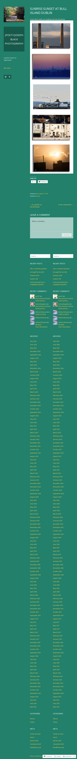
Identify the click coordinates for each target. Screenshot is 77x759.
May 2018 (33, 588)
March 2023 (34, 392)
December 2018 (35, 565)
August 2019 (34, 538)
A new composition (65, 205)
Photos (32, 719)
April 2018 (33, 592)
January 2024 (34, 375)
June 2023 (33, 382)
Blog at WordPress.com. (37, 756)
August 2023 (34, 378)
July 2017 (33, 622)
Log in (32, 737)
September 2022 (35, 412)
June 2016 (33, 663)
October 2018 (34, 571)
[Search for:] (40, 256)
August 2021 (34, 456)
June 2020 (33, 504)
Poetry (38, 196)
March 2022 (34, 433)
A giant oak (34, 279)
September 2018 (35, 575)
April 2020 (33, 510)
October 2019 (34, 531)
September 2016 (35, 653)
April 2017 (33, 629)
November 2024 (35, 368)
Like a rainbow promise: (38, 269)
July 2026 (33, 341)
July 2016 (33, 659)
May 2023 (33, 385)
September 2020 (35, 494)
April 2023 (33, 389)
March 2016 (34, 673)
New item (7, 68)
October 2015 (34, 690)
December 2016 (35, 642)
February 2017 (35, 636)
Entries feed (34, 741)
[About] (9, 77)
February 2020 (35, 517)
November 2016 (35, 646)
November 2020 (35, 487)
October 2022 (34, 409)
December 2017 (35, 605)
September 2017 (35, 615)
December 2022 (35, 402)
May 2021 (33, 466)
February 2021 (35, 477)
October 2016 (34, 649)
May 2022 (33, 426)
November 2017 (35, 609)
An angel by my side (37, 272)
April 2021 (33, 470)
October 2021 (34, 450)
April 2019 (33, 551)
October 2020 (34, 490)
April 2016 (33, 670)
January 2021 (34, 480)
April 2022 (33, 429)
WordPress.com (35, 747)
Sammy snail (34, 275)
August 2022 (34, 416)
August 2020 (34, 497)
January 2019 (34, 561)
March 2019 (34, 554)
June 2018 (33, 585)
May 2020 (33, 507)
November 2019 (35, 527)
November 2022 (35, 406)
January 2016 (34, 680)
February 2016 (35, 676)
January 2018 (34, 602)
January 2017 (34, 639)
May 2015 (33, 707)
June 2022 (33, 422)
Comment (67, 235)
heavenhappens (40, 304)
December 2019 (35, 524)
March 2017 (34, 632)
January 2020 (34, 521)
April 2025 (33, 365)
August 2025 (34, 358)
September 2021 (35, 453)
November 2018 (35, 568)
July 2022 (33, 419)
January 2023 (34, 399)
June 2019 (33, 544)
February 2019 (35, 558)
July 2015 (33, 700)
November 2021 (35, 446)
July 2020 (33, 500)
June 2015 (33, 703)
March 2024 (34, 372)
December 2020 (35, 483)
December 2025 (35, 351)
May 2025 (33, 362)
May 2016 (33, 666)
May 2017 (33, 626)
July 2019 (33, 541)
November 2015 (35, 686)
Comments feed (35, 744)
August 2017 (34, 619)
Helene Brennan (40, 312)
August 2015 (34, 697)
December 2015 (35, 683)
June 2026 (33, 345)
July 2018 (33, 582)
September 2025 (35, 355)
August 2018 (34, 578)
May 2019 (33, 548)
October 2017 (34, 612)
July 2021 (33, 460)
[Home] (6, 77)
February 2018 (35, 598)
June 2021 (33, 463)
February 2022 (35, 436)
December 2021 (35, 443)
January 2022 (34, 439)
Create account (35, 734)
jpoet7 (37, 296)
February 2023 (35, 395)
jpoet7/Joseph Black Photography (14, 39)
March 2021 (34, 473)
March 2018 (34, 595)
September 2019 (35, 534)
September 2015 (35, 693)
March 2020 (34, 514)
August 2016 (34, 656)
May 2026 (33, 348)
